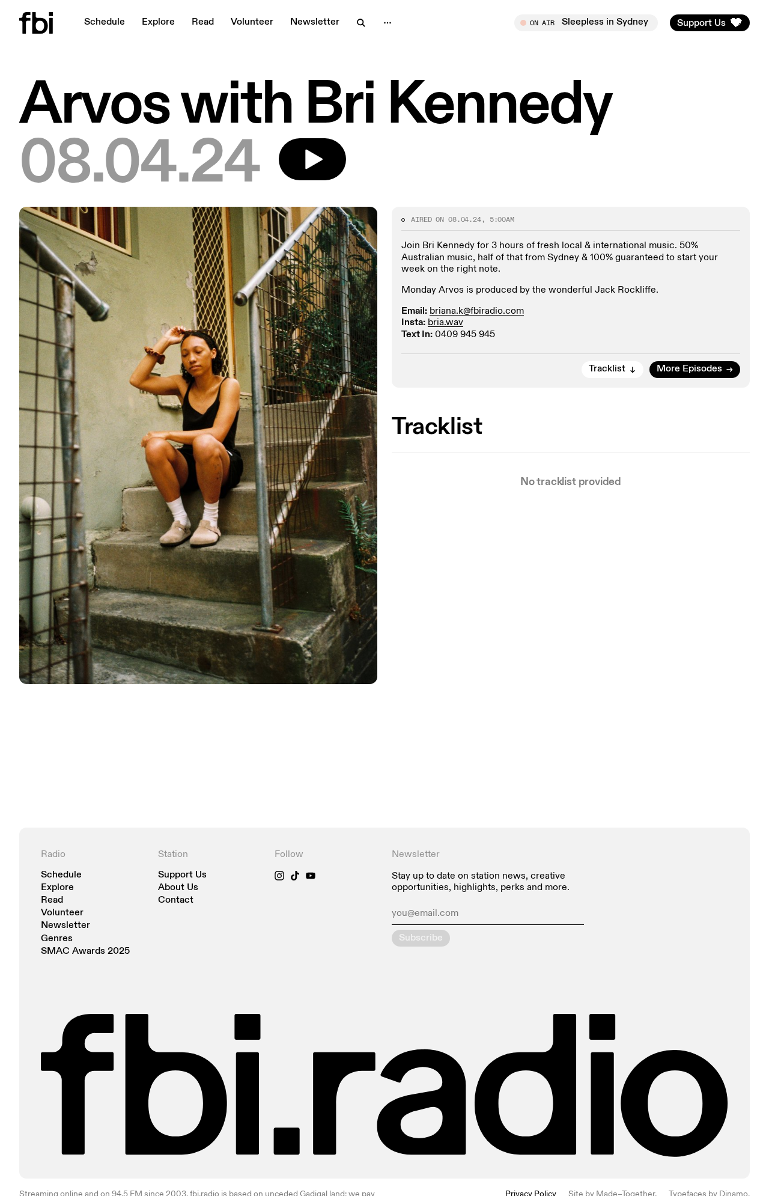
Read (203, 22)
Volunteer (252, 22)
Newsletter (314, 22)
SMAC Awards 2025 (85, 951)
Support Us (182, 875)
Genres (57, 939)
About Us (178, 887)
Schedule (104, 22)
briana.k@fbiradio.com (477, 311)
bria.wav (445, 323)
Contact (175, 900)
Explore (158, 22)
